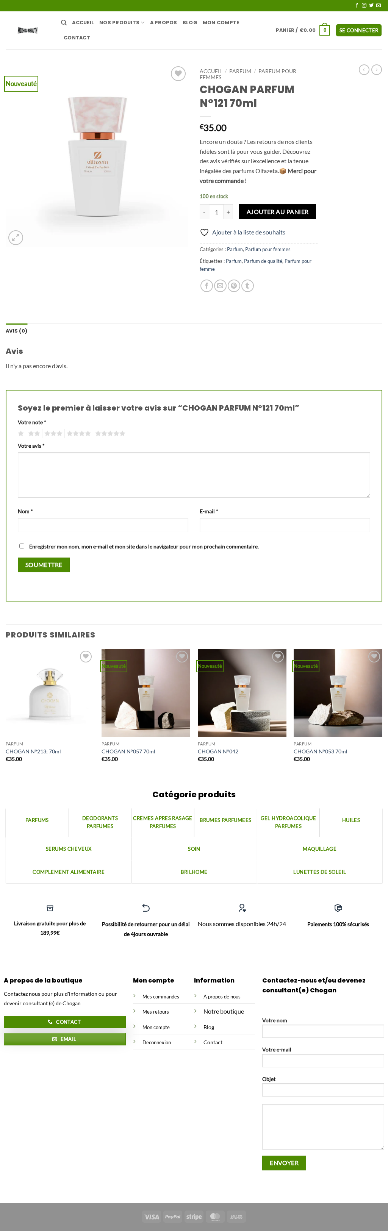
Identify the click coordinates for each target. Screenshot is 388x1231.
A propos (163, 22)
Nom (25, 511)
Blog (190, 22)
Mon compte (221, 22)
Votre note (32, 422)
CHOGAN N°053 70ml (320, 751)
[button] (303, 30)
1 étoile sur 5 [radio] (20, 434)
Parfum (240, 71)
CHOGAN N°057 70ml (128, 751)
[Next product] (364, 69)
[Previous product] (376, 69)
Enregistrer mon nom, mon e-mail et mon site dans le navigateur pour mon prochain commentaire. (144, 546)
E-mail (209, 511)
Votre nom (274, 1020)
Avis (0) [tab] (16, 331)
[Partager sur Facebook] (206, 286)
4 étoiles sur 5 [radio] (77, 434)
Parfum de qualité (263, 261)
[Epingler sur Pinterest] (234, 286)
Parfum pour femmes (268, 249)
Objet (268, 1079)
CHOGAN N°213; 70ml (33, 751)
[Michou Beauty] (28, 30)
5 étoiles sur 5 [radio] (109, 434)
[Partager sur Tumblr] (247, 286)
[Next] (382, 712)
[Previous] (6, 712)
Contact (77, 37)
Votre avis (31, 445)
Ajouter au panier (278, 211)
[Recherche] (64, 23)
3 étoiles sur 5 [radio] (52, 434)
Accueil (83, 22)
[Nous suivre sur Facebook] (357, 5)
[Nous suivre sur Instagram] (364, 5)
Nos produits (119, 22)
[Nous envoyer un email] (378, 5)
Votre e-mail (276, 1049)
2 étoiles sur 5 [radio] (33, 434)
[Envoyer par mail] (220, 286)
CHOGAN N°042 (218, 751)
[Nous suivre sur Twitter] (371, 5)
